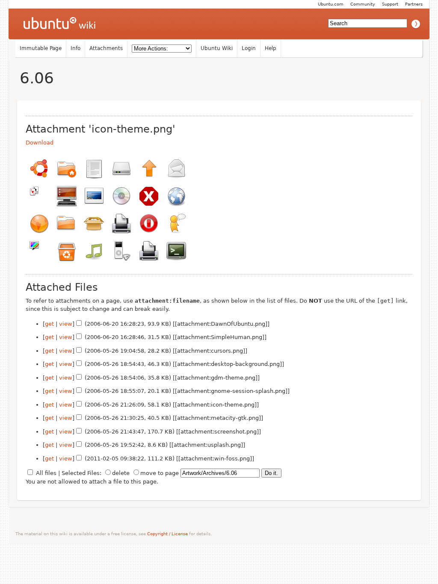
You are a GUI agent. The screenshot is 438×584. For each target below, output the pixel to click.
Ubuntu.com (330, 4)
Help (270, 48)
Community (362, 4)
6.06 (37, 78)
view (65, 324)
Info (75, 48)
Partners (414, 4)
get (49, 324)
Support (390, 4)
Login (249, 48)
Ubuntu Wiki (217, 48)
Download (39, 142)
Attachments (106, 48)
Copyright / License (167, 533)
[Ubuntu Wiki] (59, 24)
